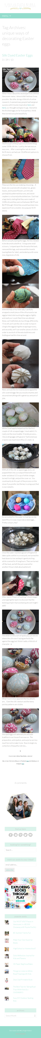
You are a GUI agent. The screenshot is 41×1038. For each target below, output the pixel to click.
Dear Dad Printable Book (22, 980)
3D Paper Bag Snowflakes (23, 964)
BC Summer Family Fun (22, 933)
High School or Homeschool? (24, 948)
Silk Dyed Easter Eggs (17, 55)
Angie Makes (27, 1030)
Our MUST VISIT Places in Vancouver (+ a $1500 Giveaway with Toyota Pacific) (24, 924)
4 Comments (21, 782)
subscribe (9, 870)
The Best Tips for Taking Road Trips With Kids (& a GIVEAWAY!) (24, 989)
